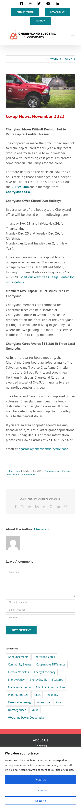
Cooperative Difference (50, 664)
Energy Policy (16, 679)
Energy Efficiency (44, 672)
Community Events (19, 664)
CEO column (20, 187)
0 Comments (28, 474)
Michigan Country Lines (50, 687)
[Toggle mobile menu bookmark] (73, 34)
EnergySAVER (38, 679)
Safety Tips (43, 702)
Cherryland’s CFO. (18, 192)
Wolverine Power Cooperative (26, 717)
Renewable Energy (19, 702)
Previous (55, 59)
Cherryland (14, 470)
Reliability (52, 695)
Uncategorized (17, 710)
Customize (40, 790)
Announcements (53, 470)
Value (35, 710)
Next (68, 59)
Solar (58, 702)
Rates (37, 695)
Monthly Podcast (18, 695)
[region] (40, 778)
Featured (57, 679)
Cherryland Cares (44, 657)
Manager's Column (19, 687)
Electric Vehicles (18, 672)
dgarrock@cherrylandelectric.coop (43, 449)
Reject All (40, 800)
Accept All (40, 779)
